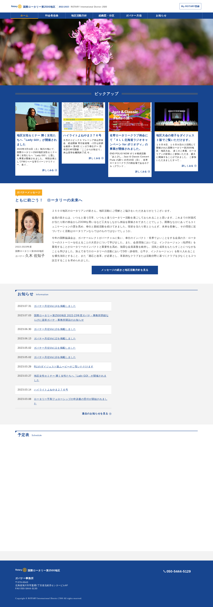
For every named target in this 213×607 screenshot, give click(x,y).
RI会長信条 (51, 15)
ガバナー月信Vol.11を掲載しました (55, 348)
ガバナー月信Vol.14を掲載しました (55, 306)
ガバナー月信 (134, 15)
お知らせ (161, 15)
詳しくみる (48, 170)
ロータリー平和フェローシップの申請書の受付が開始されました (70, 401)
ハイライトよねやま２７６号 (82, 135)
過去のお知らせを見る (95, 413)
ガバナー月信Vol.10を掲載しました (55, 357)
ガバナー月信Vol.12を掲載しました (55, 338)
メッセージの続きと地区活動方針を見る (124, 270)
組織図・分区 (106, 15)
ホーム (24, 15)
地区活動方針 (79, 15)
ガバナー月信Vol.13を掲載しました (55, 329)
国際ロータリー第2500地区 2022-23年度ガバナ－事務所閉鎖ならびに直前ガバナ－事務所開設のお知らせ (71, 317)
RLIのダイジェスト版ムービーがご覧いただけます (63, 366)
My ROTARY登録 (190, 6)
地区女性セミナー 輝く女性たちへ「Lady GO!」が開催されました (37, 140)
